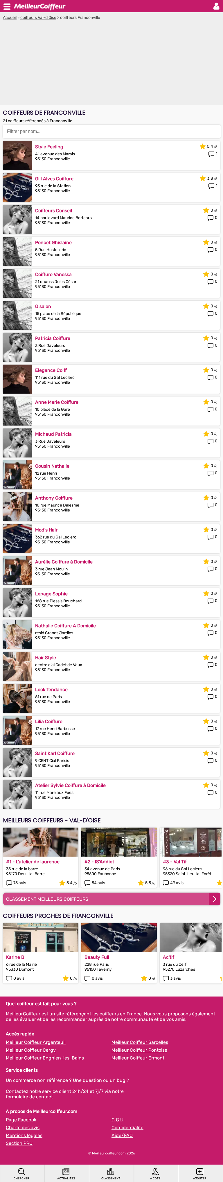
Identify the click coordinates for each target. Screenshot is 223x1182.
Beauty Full (96, 957)
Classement (110, 1178)
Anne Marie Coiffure (56, 402)
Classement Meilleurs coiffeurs (47, 899)
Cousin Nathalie (52, 466)
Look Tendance (51, 689)
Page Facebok (21, 1119)
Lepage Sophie (51, 594)
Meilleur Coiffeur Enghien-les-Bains (45, 1058)
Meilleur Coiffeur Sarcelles (140, 1042)
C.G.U (117, 1119)
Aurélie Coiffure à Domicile (64, 562)
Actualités (66, 1178)
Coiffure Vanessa (53, 274)
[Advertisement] (111, 63)
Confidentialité (127, 1127)
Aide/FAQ (122, 1135)
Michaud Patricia (53, 434)
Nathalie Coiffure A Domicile (65, 625)
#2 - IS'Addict (99, 861)
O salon (43, 306)
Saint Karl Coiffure (55, 753)
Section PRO (19, 1143)
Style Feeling (49, 146)
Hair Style (45, 657)
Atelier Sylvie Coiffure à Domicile (70, 785)
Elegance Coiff (51, 370)
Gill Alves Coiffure (54, 178)
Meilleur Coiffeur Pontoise (139, 1050)
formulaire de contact (29, 1097)
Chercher (21, 1178)
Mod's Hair (46, 530)
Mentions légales (24, 1135)
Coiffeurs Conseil (53, 210)
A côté (155, 1178)
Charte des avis (22, 1127)
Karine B (15, 957)
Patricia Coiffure (52, 338)
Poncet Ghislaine (53, 242)
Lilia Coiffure (48, 721)
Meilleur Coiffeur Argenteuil (36, 1042)
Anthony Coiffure (54, 498)
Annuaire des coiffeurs (39, 6)
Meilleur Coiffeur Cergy (31, 1050)
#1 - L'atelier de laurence (33, 861)
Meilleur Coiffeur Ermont (138, 1058)
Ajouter (199, 1178)
